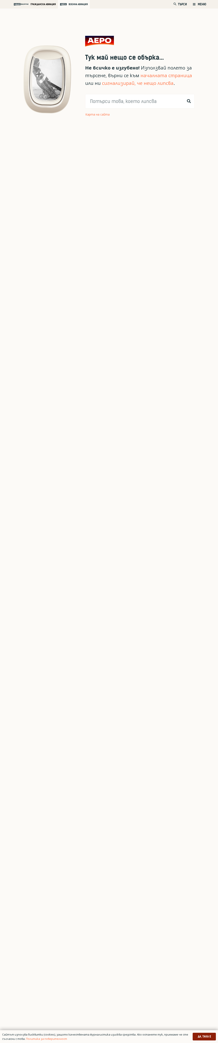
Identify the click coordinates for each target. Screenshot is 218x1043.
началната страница (166, 75)
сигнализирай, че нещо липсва (138, 83)
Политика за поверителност (46, 1039)
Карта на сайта (97, 114)
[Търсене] (189, 101)
